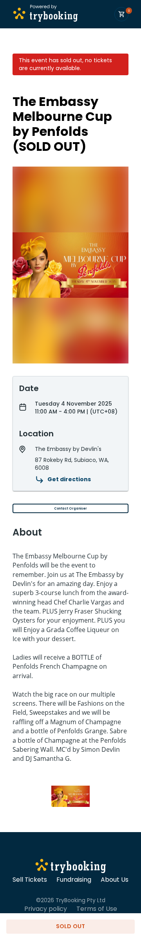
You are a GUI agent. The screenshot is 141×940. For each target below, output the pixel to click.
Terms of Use (96, 909)
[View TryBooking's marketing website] (70, 867)
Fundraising (73, 879)
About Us (114, 879)
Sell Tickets (30, 879)
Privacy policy (45, 909)
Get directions (69, 479)
